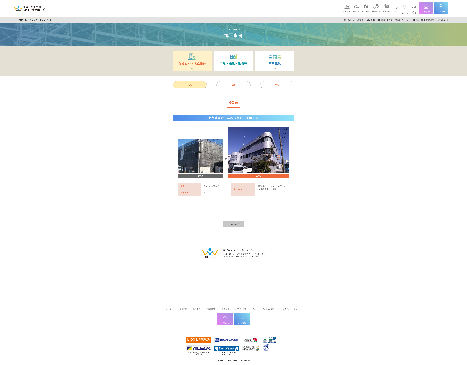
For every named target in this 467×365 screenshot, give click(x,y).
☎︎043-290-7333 (36, 19)
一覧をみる (233, 224)
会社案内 (346, 11)
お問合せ (426, 11)
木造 (277, 85)
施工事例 (365, 11)
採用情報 (441, 11)
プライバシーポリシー (292, 309)
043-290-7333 (232, 257)
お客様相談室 (414, 12)
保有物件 (386, 11)
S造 (233, 85)
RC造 (190, 85)
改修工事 (356, 11)
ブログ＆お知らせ (404, 12)
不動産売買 (376, 11)
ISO (395, 11)
